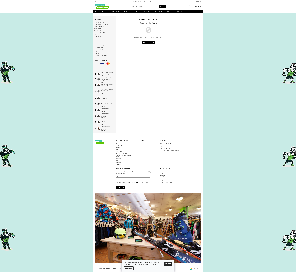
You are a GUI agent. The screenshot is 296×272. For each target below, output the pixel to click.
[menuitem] (99, 11)
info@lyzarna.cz (167, 143)
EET (117, 160)
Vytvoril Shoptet (197, 268)
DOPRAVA (118, 164)
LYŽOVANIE (98, 30)
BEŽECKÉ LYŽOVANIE (100, 32)
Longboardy (100, 49)
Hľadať (162, 6)
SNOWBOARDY (99, 34)
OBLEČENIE (98, 37)
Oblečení (162, 172)
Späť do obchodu (148, 42)
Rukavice (162, 175)
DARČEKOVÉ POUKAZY (101, 55)
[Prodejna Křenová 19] (148, 228)
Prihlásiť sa (120, 187)
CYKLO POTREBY (99, 26)
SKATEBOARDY (99, 43)
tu (158, 264)
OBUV (96, 51)
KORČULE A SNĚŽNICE (101, 39)
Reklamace (119, 158)
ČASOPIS (97, 53)
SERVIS (135, 1)
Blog (158, 1)
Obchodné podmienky (121, 153)
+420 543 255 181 (167, 146)
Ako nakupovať (120, 151)
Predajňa (118, 162)
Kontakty (151, 1)
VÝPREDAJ (97, 41)
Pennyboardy (100, 45)
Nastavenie (128, 268)
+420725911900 (167, 148)
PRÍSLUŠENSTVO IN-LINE (101, 24)
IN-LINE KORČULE (100, 22)
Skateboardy (100, 47)
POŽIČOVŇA (142, 1)
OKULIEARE (98, 28)
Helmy (161, 179)
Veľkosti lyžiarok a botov (166, 182)
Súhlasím (168, 263)
